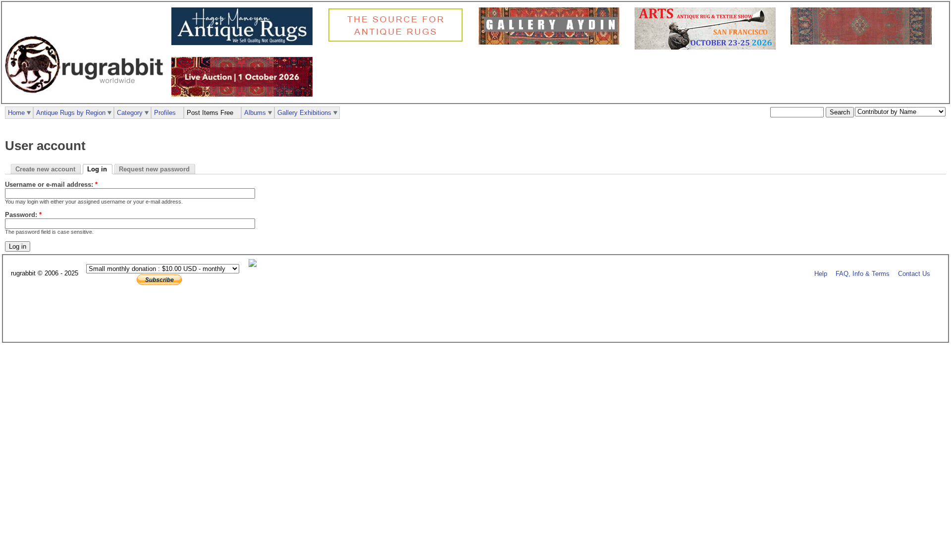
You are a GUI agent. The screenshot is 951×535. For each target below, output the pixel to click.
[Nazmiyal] (398, 40)
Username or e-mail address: (51, 184)
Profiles (165, 112)
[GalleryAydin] (551, 42)
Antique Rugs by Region (71, 112)
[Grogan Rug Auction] (244, 94)
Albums (255, 112)
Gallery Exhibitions (304, 112)
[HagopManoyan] (244, 43)
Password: (23, 214)
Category (130, 112)
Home (16, 112)
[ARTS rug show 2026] (707, 47)
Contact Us (914, 273)
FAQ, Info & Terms (863, 273)
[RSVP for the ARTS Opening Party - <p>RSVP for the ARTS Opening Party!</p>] (255, 264)
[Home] (86, 98)
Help (820, 273)
